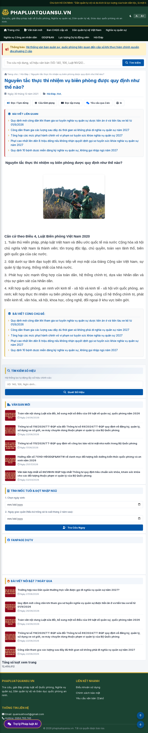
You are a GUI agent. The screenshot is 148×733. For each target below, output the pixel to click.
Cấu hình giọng (46, 103)
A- (137, 16)
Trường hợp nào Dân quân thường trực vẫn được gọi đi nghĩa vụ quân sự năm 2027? (68, 589)
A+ (142, 16)
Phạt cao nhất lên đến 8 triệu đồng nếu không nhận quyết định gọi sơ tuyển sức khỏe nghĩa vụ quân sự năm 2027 (75, 142)
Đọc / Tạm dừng (19, 103)
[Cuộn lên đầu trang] (140, 715)
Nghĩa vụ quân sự (116, 29)
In (121, 103)
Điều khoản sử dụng (88, 687)
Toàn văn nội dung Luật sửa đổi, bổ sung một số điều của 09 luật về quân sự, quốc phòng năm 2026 (79, 413)
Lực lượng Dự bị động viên (74, 37)
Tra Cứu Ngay (76, 527)
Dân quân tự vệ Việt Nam (86, 29)
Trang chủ (13, 29)
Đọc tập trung (72, 103)
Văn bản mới (34, 29)
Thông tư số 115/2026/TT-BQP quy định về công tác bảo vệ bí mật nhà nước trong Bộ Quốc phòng (77, 443)
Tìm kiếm (135, 62)
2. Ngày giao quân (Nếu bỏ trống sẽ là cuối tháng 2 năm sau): (39, 511)
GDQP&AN (48, 37)
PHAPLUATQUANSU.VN (41, 12)
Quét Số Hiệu (76, 392)
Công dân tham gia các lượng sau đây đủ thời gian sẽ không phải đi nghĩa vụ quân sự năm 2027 (70, 130)
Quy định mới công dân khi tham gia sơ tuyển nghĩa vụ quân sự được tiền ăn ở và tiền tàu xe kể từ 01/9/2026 (71, 122)
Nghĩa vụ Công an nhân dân (20, 37)
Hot (59, 93)
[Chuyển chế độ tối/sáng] (130, 16)
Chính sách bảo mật (88, 692)
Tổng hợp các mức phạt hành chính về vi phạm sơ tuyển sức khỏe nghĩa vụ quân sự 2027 (67, 135)
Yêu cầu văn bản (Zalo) (90, 698)
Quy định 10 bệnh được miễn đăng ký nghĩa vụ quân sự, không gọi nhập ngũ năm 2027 (64, 150)
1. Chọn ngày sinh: (15, 497)
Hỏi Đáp (98, 37)
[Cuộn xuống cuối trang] (140, 724)
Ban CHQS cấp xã (57, 29)
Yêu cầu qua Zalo (100, 102)
